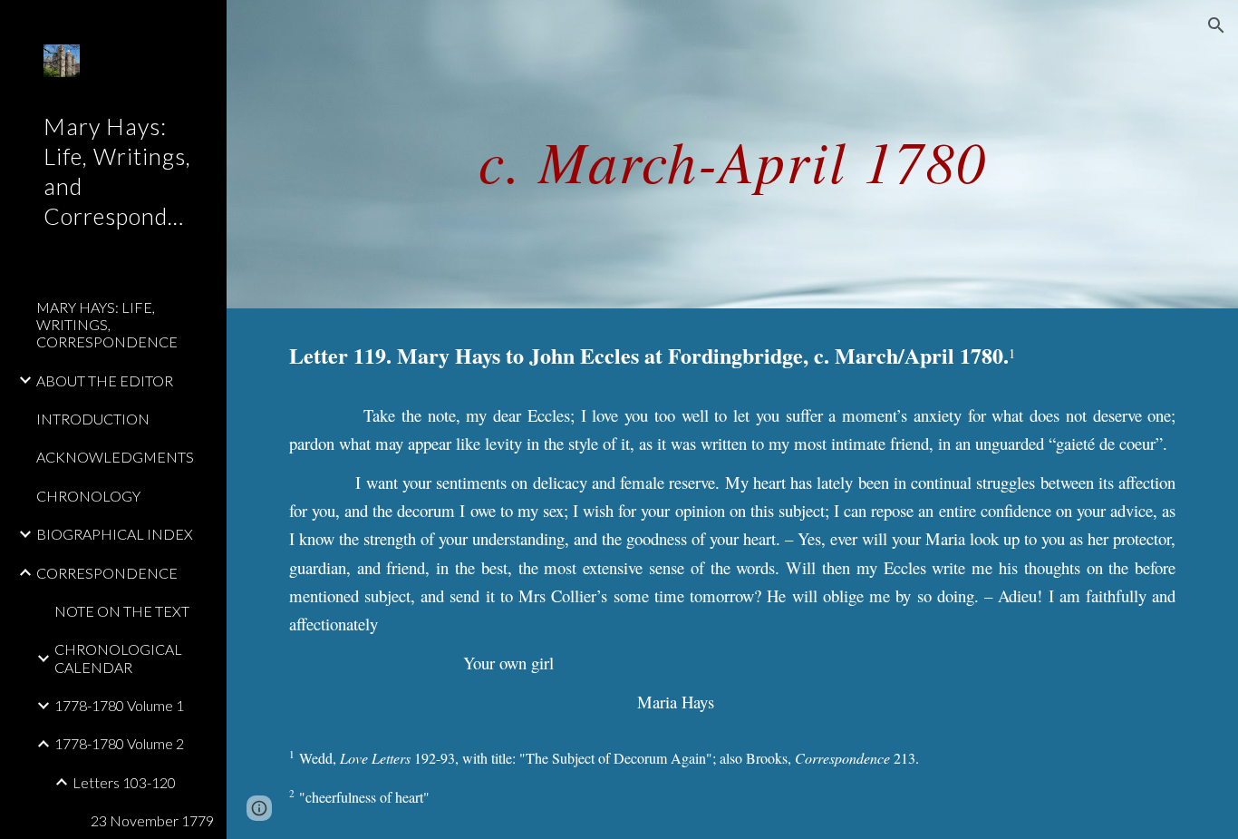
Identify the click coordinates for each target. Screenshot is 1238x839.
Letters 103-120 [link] (124, 782)
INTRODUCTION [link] (93, 418)
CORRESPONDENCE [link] (107, 572)
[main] (733, 154)
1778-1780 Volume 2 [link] (119, 743)
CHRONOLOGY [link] (88, 495)
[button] (1216, 25)
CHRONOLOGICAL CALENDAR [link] (118, 657)
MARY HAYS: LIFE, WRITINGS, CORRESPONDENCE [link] (107, 324)
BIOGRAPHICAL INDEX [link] (114, 533)
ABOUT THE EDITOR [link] (104, 380)
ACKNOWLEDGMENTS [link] (115, 456)
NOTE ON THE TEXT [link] (121, 610)
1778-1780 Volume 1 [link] (119, 705)
